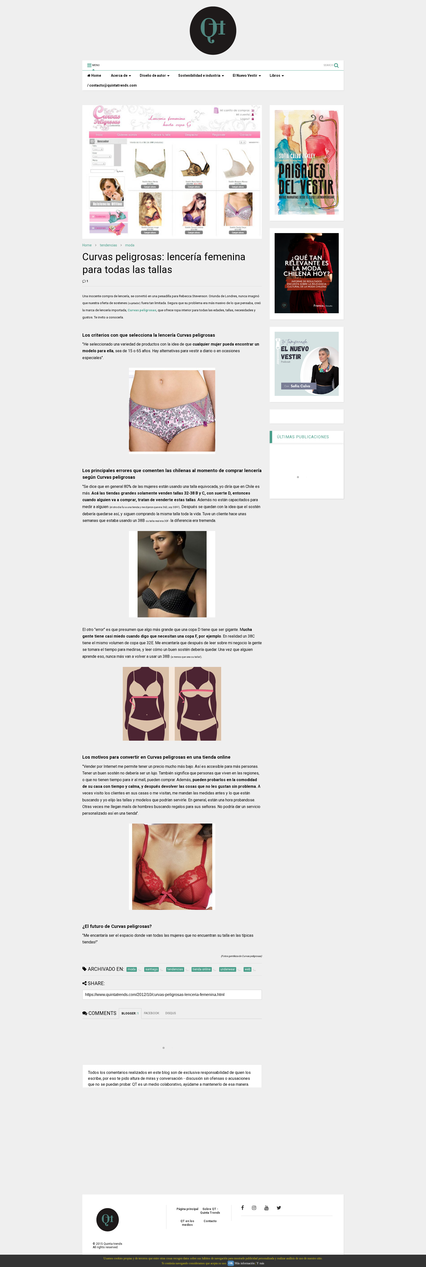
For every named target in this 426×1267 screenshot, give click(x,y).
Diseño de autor (153, 75)
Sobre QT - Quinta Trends (210, 1210)
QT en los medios (187, 1222)
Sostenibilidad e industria (199, 75)
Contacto (210, 1221)
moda (129, 245)
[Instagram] (254, 1208)
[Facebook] (242, 1208)
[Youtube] (266, 1208)
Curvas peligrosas (142, 310)
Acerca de (119, 75)
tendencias (108, 245)
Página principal (187, 1209)
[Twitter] (279, 1208)
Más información (245, 1263)
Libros (275, 75)
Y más (260, 1263)
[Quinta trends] (213, 54)
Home (95, 75)
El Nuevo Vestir (245, 75)
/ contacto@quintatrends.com (112, 85)
